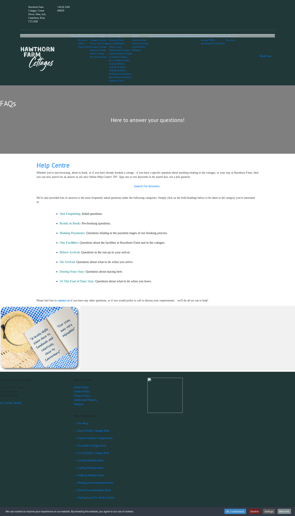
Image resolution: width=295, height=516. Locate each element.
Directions (230, 40)
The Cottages (97, 36)
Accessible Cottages (118, 57)
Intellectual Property (85, 399)
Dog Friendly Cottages (119, 50)
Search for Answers (147, 186)
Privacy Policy (82, 395)
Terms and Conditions (213, 36)
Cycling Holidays (117, 63)
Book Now (266, 56)
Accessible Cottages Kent (90, 445)
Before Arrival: (70, 252)
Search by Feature (140, 43)
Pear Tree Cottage (98, 57)
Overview (82, 40)
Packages (136, 50)
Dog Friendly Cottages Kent (91, 430)
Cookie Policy (82, 391)
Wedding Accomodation (120, 74)
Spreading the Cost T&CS (213, 43)
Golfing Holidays (117, 67)
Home (74, 36)
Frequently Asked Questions (185, 36)
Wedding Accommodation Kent (93, 482)
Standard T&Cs (208, 40)
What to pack (115, 47)
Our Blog (163, 36)
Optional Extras (116, 40)
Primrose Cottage (98, 50)
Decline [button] (254, 511)
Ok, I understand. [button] (235, 511)
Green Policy (84, 47)
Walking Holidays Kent (89, 475)
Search (136, 36)
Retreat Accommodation (120, 77)
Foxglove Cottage (98, 47)
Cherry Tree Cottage (99, 43)
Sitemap (78, 404)
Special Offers (138, 47)
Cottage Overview (98, 40)
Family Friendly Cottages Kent (93, 438)
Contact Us (232, 36)
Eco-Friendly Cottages (119, 60)
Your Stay (114, 36)
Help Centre (53, 165)
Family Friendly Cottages (120, 53)
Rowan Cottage (97, 53)
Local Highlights (116, 43)
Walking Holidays (117, 70)
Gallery (81, 43)
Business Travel (116, 80)
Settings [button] (268, 511)
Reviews (153, 36)
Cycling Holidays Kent (88, 460)
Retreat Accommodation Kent (92, 490)
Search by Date (139, 40)
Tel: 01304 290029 (10, 403)
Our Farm (83, 36)
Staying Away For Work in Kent (94, 497)
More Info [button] (284, 511)
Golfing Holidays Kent (88, 467)
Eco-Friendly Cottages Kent (91, 453)
